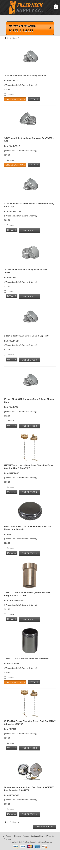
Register (17, 836)
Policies (26, 836)
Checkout (7, 839)
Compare (10, 94)
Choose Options (15, 99)
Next (14, 38)
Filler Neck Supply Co (30, 842)
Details (33, 99)
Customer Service (38, 836)
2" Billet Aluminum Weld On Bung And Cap (25, 76)
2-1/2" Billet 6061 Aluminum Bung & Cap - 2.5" (26, 336)
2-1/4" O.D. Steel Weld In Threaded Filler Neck (26, 659)
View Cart (51, 836)
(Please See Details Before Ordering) (20, 85)
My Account (7, 836)
